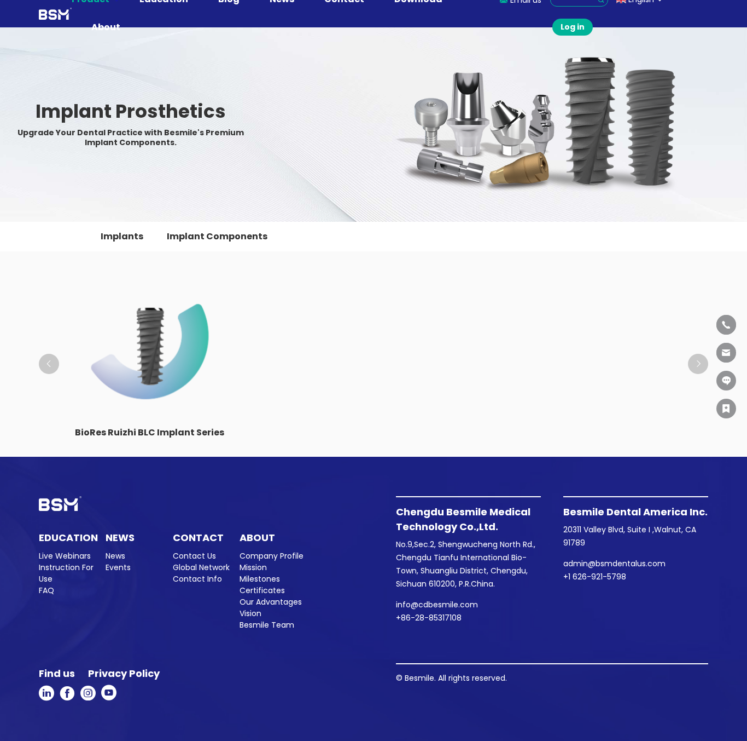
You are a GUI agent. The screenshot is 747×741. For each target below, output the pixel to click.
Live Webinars (65, 555)
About (105, 27)
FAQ (46, 590)
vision (250, 613)
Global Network (201, 567)
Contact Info (197, 578)
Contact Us (194, 555)
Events (118, 567)
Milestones (260, 578)
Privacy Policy (124, 673)
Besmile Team (267, 624)
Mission (253, 567)
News (120, 537)
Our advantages (271, 601)
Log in (573, 26)
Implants (122, 236)
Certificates (262, 590)
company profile (272, 555)
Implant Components (217, 236)
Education (68, 537)
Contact (198, 537)
